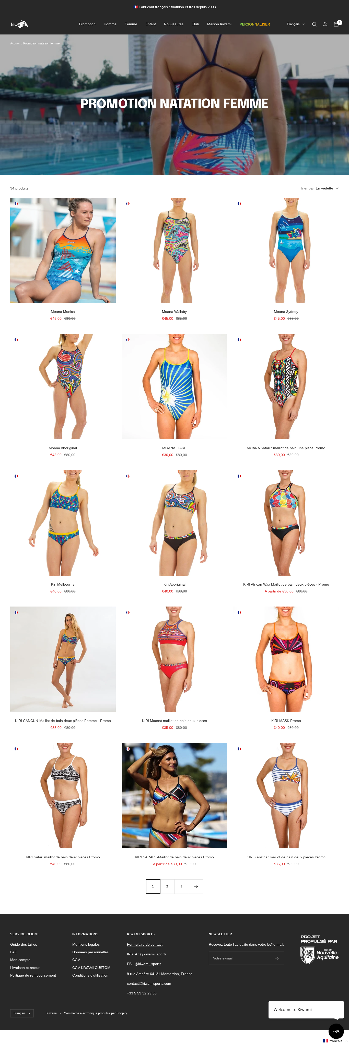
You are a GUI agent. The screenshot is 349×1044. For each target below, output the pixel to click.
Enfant (150, 24)
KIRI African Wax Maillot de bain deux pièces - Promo (286, 584)
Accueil (15, 43)
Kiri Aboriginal (174, 584)
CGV (76, 960)
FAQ (13, 952)
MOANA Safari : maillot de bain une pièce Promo (286, 448)
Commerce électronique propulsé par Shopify (95, 1013)
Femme (131, 24)
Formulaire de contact (144, 944)
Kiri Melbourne (63, 584)
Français (293, 24)
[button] (336, 1041)
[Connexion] (325, 24)
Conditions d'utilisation (90, 975)
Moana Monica (63, 312)
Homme (110, 24)
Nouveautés (173, 24)
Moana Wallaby (174, 312)
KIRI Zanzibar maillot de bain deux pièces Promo (286, 857)
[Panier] (336, 24)
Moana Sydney (286, 312)
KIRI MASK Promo (286, 721)
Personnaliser (255, 24)
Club (195, 24)
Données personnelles (90, 952)
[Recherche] (314, 24)
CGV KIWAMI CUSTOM (91, 968)
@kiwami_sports (153, 954)
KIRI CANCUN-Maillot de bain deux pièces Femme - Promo (63, 721)
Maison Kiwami (219, 24)
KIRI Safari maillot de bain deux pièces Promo (63, 857)
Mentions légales (86, 944)
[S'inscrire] (277, 958)
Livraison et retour (25, 968)
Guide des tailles (23, 944)
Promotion (87, 24)
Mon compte (20, 960)
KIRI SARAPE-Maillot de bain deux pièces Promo (174, 857)
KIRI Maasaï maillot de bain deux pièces (174, 721)
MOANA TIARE (174, 448)
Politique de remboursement (33, 975)
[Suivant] (196, 886)
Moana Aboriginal (63, 448)
